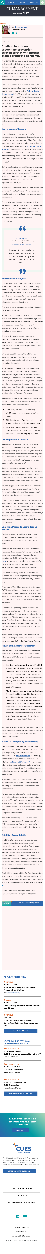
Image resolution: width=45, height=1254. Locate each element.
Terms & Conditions (21, 1227)
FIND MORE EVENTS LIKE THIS (20, 1094)
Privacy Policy (21, 1232)
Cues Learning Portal (21, 1189)
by (5, 993)
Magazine (34, 2)
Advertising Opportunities (21, 1202)
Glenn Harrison (21, 27)
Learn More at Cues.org (19, 1171)
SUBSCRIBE (19, 1130)
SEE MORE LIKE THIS (20, 1031)
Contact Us (21, 1196)
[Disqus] (22, 943)
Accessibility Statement (21, 1236)
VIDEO (22, 1004)
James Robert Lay (13, 993)
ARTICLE (20, 986)
